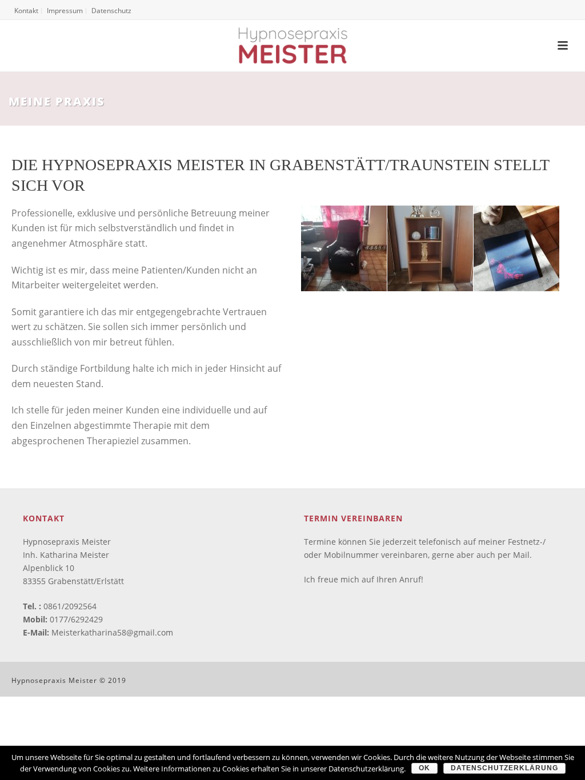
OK (424, 768)
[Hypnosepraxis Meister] (292, 45)
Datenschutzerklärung (504, 768)
